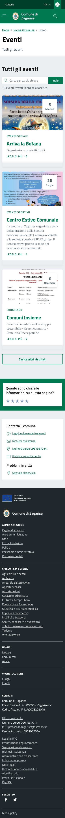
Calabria (9, 4)
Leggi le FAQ (9, 738)
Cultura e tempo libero (16, 600)
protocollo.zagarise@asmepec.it (27, 727)
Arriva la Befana (24, 143)
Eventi (6, 683)
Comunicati (9, 657)
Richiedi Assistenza (14, 751)
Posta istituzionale (13, 778)
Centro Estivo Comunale (32, 220)
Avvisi (6, 661)
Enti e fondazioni (12, 543)
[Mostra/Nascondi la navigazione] (4, 16)
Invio (55, 80)
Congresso (14, 310)
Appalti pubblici (11, 587)
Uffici (5, 539)
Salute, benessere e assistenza (21, 622)
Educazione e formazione (17, 604)
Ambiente (8, 578)
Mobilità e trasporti (14, 617)
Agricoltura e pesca (14, 574)
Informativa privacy (14, 760)
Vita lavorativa (11, 635)
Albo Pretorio (10, 773)
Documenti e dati (12, 556)
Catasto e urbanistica (15, 595)
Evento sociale (17, 136)
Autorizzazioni (11, 591)
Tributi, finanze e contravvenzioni (22, 626)
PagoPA (7, 782)
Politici (6, 547)
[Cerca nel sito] (55, 16)
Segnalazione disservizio (17, 747)
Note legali (8, 764)
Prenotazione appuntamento (19, 743)
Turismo (7, 630)
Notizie (6, 652)
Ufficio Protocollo (12, 718)
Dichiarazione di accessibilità (19, 769)
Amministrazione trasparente (20, 756)
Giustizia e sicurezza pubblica (20, 608)
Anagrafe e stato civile (16, 582)
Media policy (9, 813)
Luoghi (6, 679)
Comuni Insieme (24, 317)
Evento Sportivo (18, 212)
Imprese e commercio (15, 613)
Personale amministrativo (18, 552)
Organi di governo (13, 530)
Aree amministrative (14, 534)
